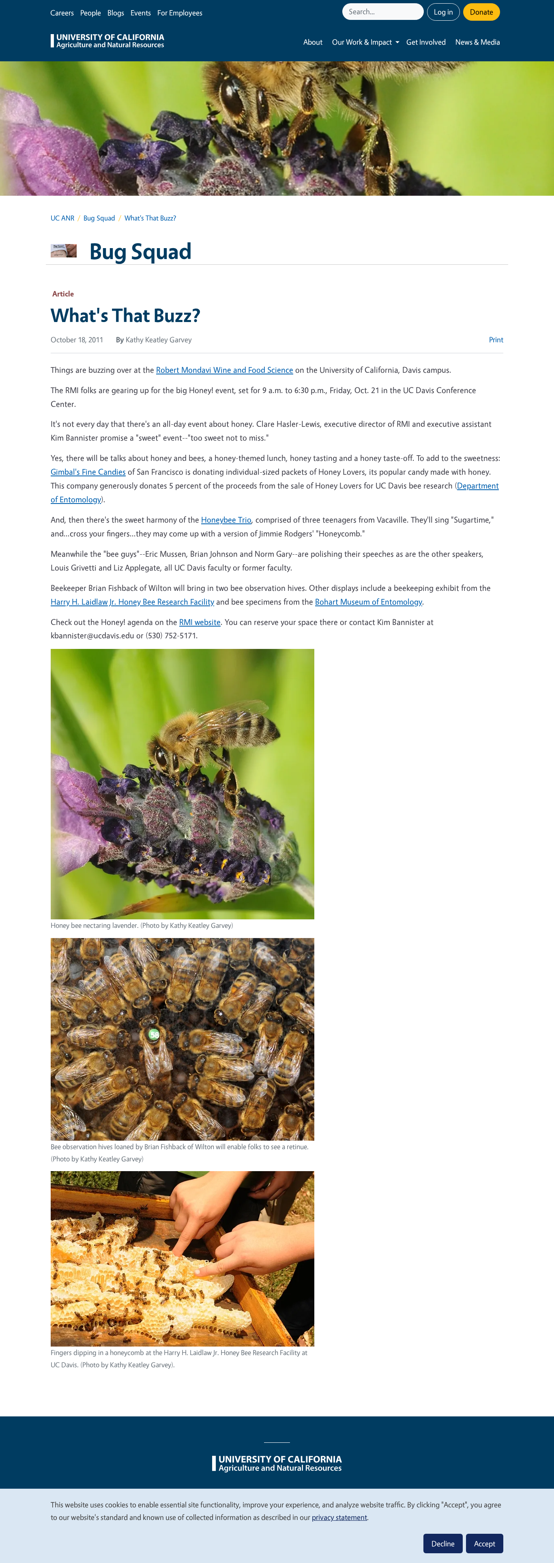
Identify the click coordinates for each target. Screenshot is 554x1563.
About (312, 42)
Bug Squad (99, 218)
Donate (481, 12)
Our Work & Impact (362, 42)
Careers (62, 12)
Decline (443, 1543)
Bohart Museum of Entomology (368, 602)
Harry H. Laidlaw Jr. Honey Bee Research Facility (132, 602)
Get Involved (426, 42)
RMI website (200, 622)
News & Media (477, 42)
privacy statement (339, 1517)
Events (141, 12)
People (90, 12)
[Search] (418, 11)
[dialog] (277, 1525)
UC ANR (62, 218)
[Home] (107, 42)
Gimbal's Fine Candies (88, 472)
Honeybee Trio (226, 520)
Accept (484, 1543)
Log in (443, 12)
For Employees (179, 12)
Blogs (115, 12)
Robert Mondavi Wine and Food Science (224, 370)
